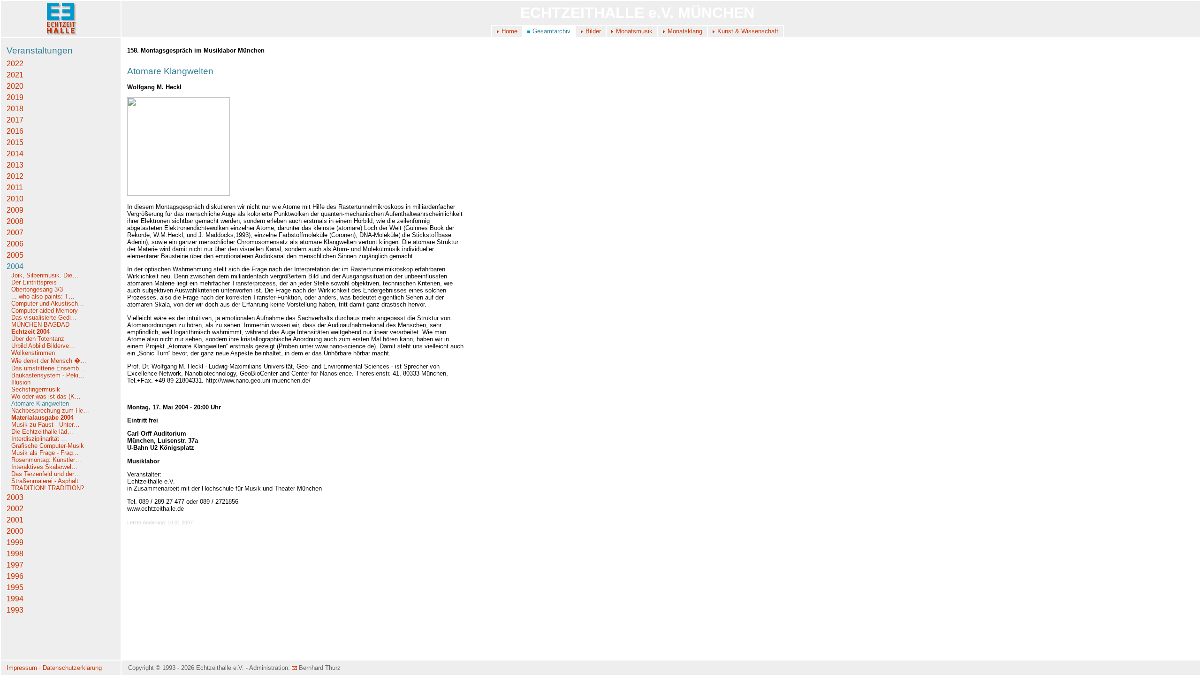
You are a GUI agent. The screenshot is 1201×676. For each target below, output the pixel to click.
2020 (15, 86)
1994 (15, 599)
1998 (15, 554)
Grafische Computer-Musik (47, 445)
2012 (15, 176)
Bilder (593, 31)
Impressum (22, 667)
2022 (15, 64)
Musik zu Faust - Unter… (45, 424)
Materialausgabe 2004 (42, 417)
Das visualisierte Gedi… (44, 317)
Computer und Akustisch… (47, 303)
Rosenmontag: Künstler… (46, 459)
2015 (15, 142)
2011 (15, 188)
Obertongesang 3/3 (37, 289)
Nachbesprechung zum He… (50, 410)
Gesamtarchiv (551, 31)
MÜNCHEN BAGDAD (40, 324)
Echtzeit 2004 (30, 331)
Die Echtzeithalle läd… (42, 431)
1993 (15, 610)
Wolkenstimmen (34, 352)
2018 (15, 109)
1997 (15, 565)
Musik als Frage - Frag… (45, 452)
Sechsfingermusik (35, 389)
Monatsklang (685, 31)
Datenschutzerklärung (72, 667)
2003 (15, 497)
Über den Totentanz (37, 338)
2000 (15, 531)
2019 (15, 97)
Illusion (20, 382)
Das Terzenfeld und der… (45, 473)
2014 (15, 154)
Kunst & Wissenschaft (747, 31)
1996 (15, 576)
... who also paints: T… (43, 296)
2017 (15, 120)
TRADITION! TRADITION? (47, 488)
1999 (15, 542)
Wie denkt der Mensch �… (48, 360)
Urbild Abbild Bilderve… (43, 345)
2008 (15, 221)
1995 (15, 588)
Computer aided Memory (44, 310)
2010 (15, 199)
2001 (15, 520)
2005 (15, 255)
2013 (15, 165)
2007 (15, 233)
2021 (15, 75)
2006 (15, 244)
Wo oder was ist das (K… (46, 396)
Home (509, 31)
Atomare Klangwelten (40, 403)
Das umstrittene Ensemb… (48, 368)
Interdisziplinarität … (39, 438)
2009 (15, 210)
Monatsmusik (634, 31)
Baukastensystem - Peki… (47, 375)
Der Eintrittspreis (35, 282)
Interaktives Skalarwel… (44, 466)
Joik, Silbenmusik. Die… (44, 275)
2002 (15, 509)
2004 (15, 266)
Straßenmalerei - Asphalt (44, 480)
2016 (15, 131)
